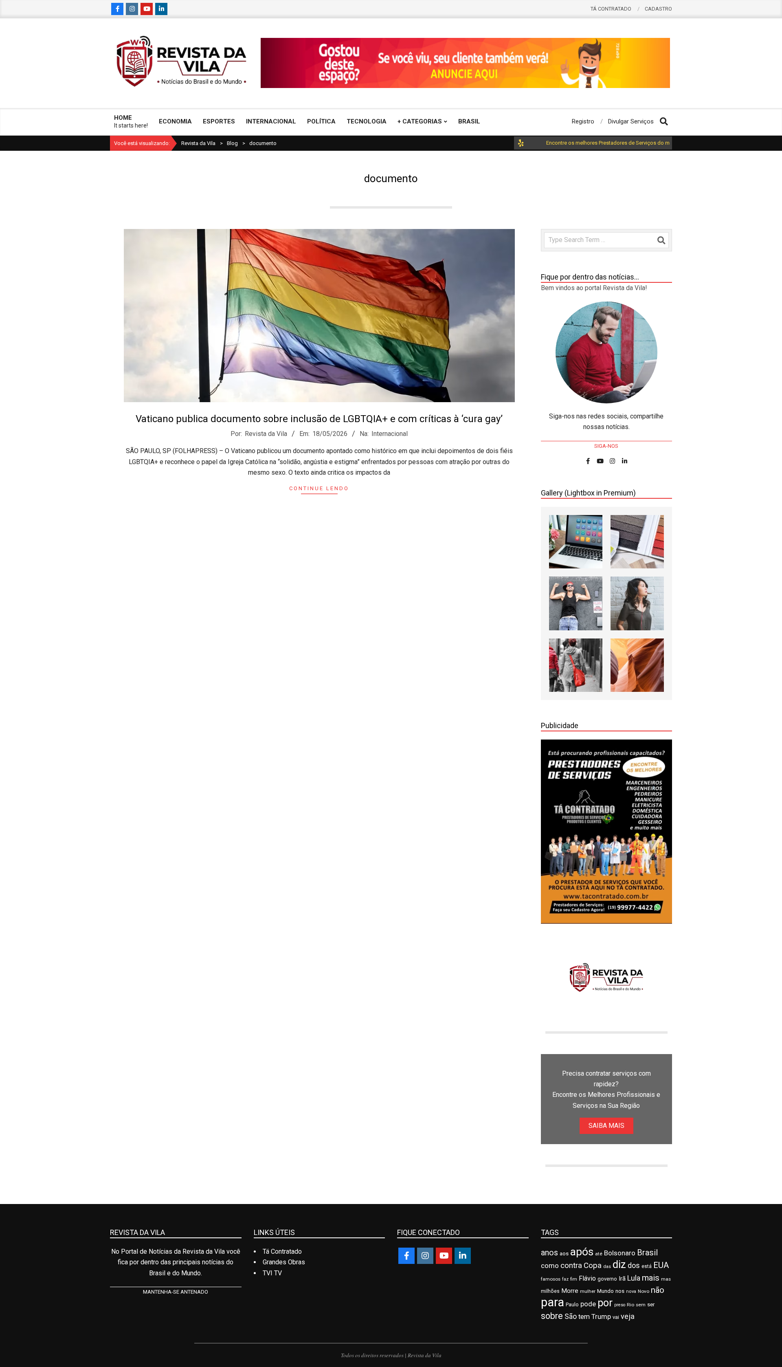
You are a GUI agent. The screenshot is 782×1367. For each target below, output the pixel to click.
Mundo (605, 1291)
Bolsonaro (619, 1253)
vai (616, 1317)
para (552, 1302)
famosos (550, 1279)
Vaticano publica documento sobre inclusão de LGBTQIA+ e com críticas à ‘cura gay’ (319, 419)
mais (650, 1278)
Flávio (587, 1278)
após (581, 1251)
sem (641, 1305)
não (657, 1290)
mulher (587, 1291)
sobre (552, 1316)
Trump (601, 1316)
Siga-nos (606, 446)
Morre (569, 1290)
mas (666, 1279)
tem (584, 1317)
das (607, 1266)
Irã (622, 1278)
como (550, 1265)
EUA (661, 1265)
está (646, 1266)
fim (573, 1279)
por (605, 1303)
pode (588, 1304)
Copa (593, 1265)
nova (631, 1291)
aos (564, 1253)
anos (549, 1252)
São (571, 1316)
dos (634, 1265)
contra (571, 1265)
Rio (630, 1305)
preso (619, 1305)
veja (628, 1316)
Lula (633, 1278)
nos (619, 1291)
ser (651, 1304)
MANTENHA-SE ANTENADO (175, 1292)
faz (565, 1279)
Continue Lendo (319, 488)
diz (619, 1264)
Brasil (647, 1252)
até (598, 1254)
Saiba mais (606, 1125)
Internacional (389, 434)
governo (607, 1279)
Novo (643, 1291)
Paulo (572, 1304)
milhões (550, 1291)
